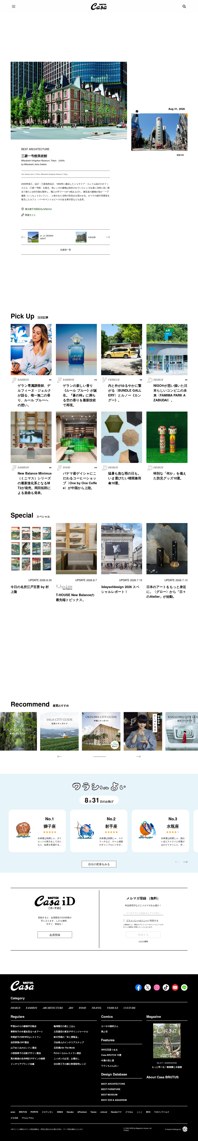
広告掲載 (14, 1117)
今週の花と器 (107, 1060)
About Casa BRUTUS (162, 1077)
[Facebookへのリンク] (138, 987)
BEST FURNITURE (110, 1089)
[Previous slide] (59, 756)
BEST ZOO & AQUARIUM (114, 1100)
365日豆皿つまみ (109, 1049)
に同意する (142, 920)
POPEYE (34, 1112)
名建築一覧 (65, 249)
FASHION (31, 1008)
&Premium (82, 1112)
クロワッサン (47, 1112)
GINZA (60, 1112)
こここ (139, 1112)
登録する (143, 934)
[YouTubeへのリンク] (175, 987)
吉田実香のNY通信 (20, 1042)
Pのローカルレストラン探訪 (67, 1053)
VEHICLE (112, 1008)
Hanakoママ (116, 1112)
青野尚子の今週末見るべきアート (27, 1031)
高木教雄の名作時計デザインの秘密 (28, 1058)
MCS (148, 1112)
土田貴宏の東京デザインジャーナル (71, 1031)
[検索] (184, 6)
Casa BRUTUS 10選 (111, 1054)
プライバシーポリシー (137, 920)
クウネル (129, 1112)
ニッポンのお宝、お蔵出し (67, 1058)
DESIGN (15, 1008)
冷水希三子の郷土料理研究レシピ (70, 1063)
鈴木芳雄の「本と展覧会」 (67, 1036)
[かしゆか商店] (143, 731)
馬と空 (104, 1031)
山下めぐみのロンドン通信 (24, 1047)
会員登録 (54, 935)
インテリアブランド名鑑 (22, 1063)
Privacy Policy (28, 1117)
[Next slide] (138, 756)
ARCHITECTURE (53, 1008)
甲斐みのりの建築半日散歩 (24, 1026)
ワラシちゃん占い (109, 1065)
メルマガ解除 (143, 941)
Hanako (70, 1112)
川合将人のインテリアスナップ (69, 1042)
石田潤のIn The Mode (64, 1047)
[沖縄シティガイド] (101, 731)
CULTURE (130, 1008)
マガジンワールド (161, 1112)
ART (70, 1008)
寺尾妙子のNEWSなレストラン (26, 1036)
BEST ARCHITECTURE (113, 1083)
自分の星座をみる (99, 864)
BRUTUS (23, 1112)
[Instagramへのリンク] (157, 987)
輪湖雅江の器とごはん (64, 1026)
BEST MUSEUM (109, 1094)
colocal (103, 1112)
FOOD (82, 1008)
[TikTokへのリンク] (166, 987)
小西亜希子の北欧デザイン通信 (26, 1053)
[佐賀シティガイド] (59, 731)
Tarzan (94, 1112)
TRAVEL (96, 1008)
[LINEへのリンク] (184, 987)
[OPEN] (14, 6)
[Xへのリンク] (147, 987)
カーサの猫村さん (109, 1026)
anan (13, 1112)
